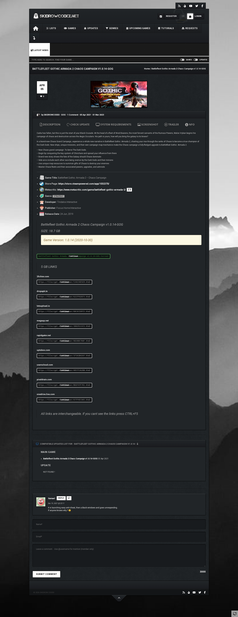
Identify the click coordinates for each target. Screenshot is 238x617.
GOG (63, 115)
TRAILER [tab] (173, 124)
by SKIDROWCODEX (50, 115)
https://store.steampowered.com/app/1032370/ (83, 183)
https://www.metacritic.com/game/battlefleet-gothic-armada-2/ (91, 189)
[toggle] (234, 613)
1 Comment (72, 115)
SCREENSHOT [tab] (149, 124)
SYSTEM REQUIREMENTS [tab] (115, 124)
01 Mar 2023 (98, 115)
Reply (61, 498)
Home (147, 69)
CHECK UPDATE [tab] (80, 124)
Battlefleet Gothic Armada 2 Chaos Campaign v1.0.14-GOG (70, 459)
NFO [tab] (191, 124)
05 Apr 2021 (85, 115)
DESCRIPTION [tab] (51, 124)
